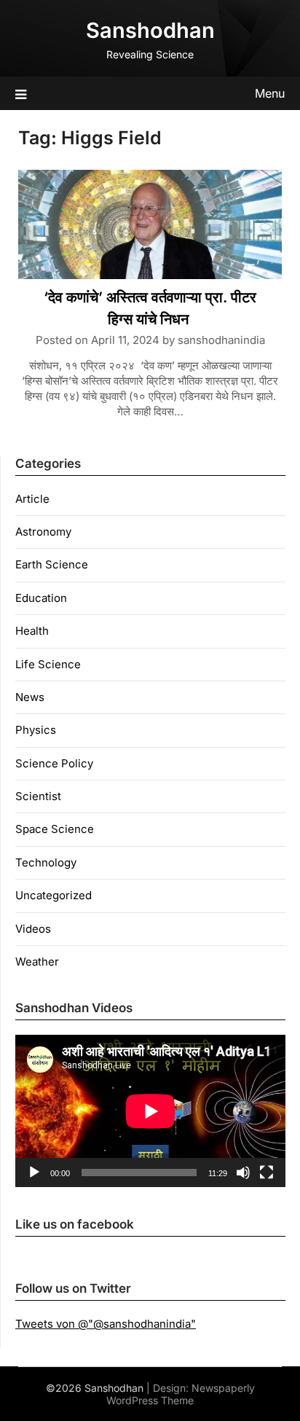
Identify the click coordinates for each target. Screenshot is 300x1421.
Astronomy (43, 532)
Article (32, 499)
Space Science (54, 829)
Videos (33, 929)
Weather (37, 961)
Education (41, 598)
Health (32, 631)
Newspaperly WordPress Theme (180, 1394)
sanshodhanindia (221, 340)
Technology (45, 862)
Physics (35, 730)
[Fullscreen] (266, 1172)
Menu (270, 93)
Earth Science (51, 564)
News (29, 697)
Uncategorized (53, 895)
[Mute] (243, 1172)
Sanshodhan (150, 30)
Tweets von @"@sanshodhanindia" (105, 1324)
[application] (150, 1111)
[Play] (34, 1172)
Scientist (38, 796)
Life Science (48, 664)
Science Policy (54, 763)
